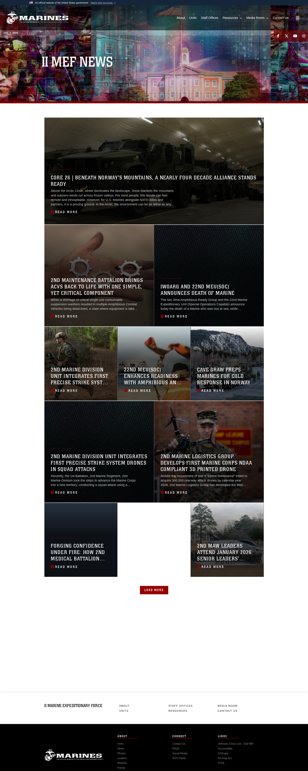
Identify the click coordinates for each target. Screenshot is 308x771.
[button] (103, 3)
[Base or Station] (63, 108)
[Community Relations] (101, 108)
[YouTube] (295, 36)
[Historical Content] (148, 108)
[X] (286, 36)
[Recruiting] (226, 108)
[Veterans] (55, 112)
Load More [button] (154, 590)
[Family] (140, 108)
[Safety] (233, 108)
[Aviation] (55, 108)
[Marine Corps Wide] (171, 108)
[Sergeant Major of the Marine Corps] (241, 108)
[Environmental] (125, 108)
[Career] (70, 108)
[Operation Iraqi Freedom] (194, 108)
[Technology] (257, 108)
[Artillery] (47, 108)
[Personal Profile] (202, 108)
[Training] (47, 112)
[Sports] (249, 108)
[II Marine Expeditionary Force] (37, 18)
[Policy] (210, 108)
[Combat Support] (86, 108)
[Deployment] (109, 108)
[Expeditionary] (132, 108)
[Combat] (78, 108)
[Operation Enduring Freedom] (187, 108)
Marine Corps (73, 755)
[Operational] (179, 108)
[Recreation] (218, 108)
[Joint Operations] (163, 108)
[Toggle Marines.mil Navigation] (297, 18)
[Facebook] (278, 36)
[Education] (117, 108)
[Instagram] (303, 36)
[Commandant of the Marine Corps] (94, 108)
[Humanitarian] (156, 108)
